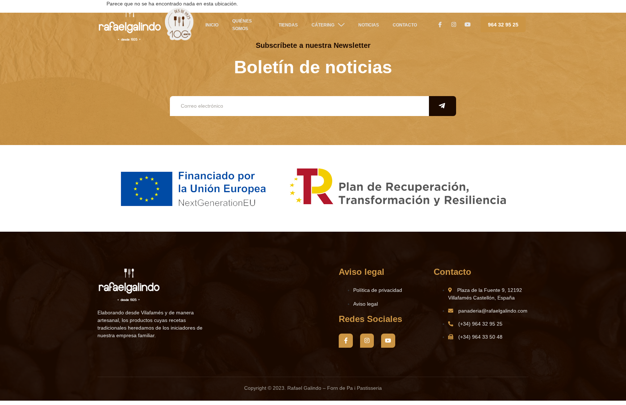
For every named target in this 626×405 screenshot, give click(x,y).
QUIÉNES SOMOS (242, 24)
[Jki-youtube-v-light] (388, 340)
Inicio (211, 25)
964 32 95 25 (503, 25)
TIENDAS (288, 25)
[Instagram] (367, 340)
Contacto (405, 25)
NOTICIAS (368, 25)
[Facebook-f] (345, 340)
